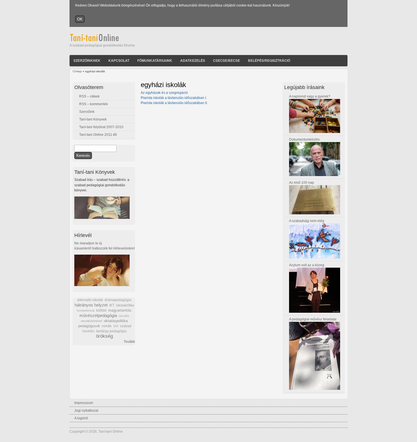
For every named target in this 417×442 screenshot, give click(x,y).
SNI (115, 326)
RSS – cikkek (89, 96)
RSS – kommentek (93, 104)
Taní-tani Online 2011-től (98, 135)
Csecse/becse (226, 60)
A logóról (81, 418)
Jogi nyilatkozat (86, 411)
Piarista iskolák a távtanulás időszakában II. (174, 103)
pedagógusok (89, 326)
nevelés (124, 316)
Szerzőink (86, 112)
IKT (111, 305)
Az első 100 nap (301, 183)
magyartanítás (120, 310)
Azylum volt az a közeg (306, 265)
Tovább (129, 342)
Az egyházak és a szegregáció (164, 93)
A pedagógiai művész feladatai (312, 319)
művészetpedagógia (98, 315)
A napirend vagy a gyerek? (309, 96)
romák (106, 326)
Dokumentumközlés (304, 139)
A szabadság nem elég (306, 221)
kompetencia (85, 310)
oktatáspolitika (116, 321)
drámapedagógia (118, 300)
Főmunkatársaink (154, 60)
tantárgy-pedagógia (111, 331)
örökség (104, 336)
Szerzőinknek (86, 60)
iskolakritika (125, 305)
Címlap (77, 71)
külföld (101, 310)
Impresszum (83, 403)
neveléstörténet (91, 321)
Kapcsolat (118, 60)
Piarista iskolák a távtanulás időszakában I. (174, 98)
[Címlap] (102, 40)
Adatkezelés (192, 60)
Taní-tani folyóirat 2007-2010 (101, 127)
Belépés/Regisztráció (269, 60)
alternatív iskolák (90, 300)
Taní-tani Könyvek (93, 119)
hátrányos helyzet (91, 305)
